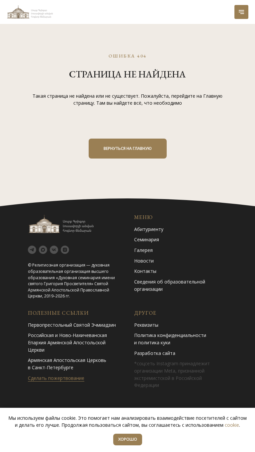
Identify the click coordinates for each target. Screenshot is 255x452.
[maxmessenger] (43, 250)
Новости (144, 261)
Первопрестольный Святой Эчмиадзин (72, 325)
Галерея (143, 250)
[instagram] (65, 250)
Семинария (146, 239)
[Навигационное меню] (241, 12)
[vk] (54, 250)
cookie (232, 425)
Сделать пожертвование (56, 378)
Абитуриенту (148, 229)
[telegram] (32, 250)
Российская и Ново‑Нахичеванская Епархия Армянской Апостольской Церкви (67, 342)
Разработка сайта (154, 353)
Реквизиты (146, 325)
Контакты (145, 271)
